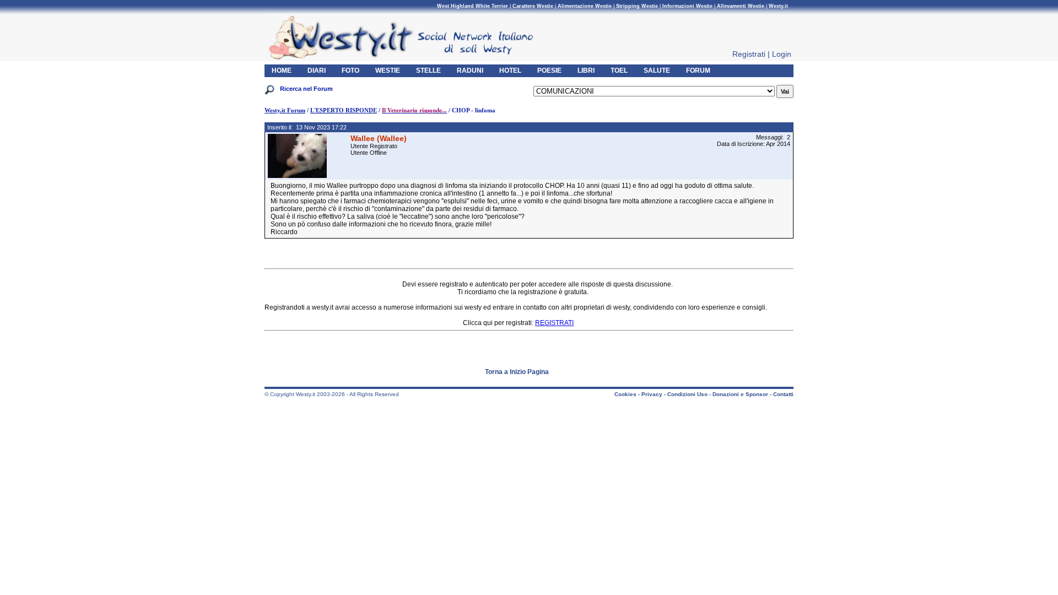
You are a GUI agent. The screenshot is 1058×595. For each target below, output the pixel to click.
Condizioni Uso (687, 394)
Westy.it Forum (284, 110)
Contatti (783, 394)
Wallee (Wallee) (378, 138)
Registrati (748, 54)
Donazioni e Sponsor (740, 394)
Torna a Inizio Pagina (517, 372)
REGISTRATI (554, 323)
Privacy (651, 394)
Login (781, 54)
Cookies (625, 394)
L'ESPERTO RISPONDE (343, 110)
